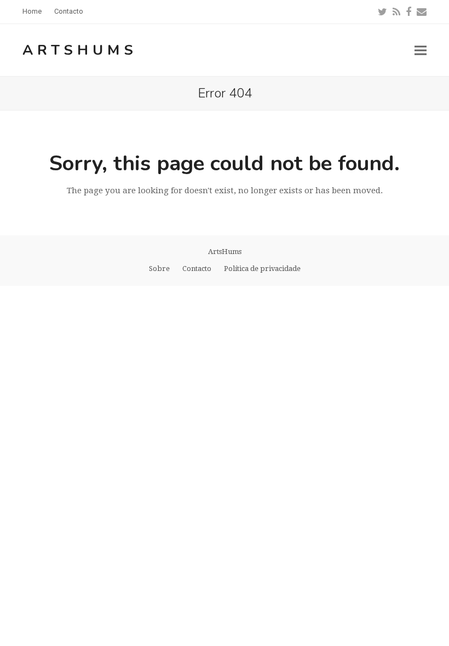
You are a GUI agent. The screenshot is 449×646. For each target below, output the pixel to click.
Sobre (159, 268)
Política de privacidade (262, 268)
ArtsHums (79, 50)
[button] (421, 50)
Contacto (196, 268)
